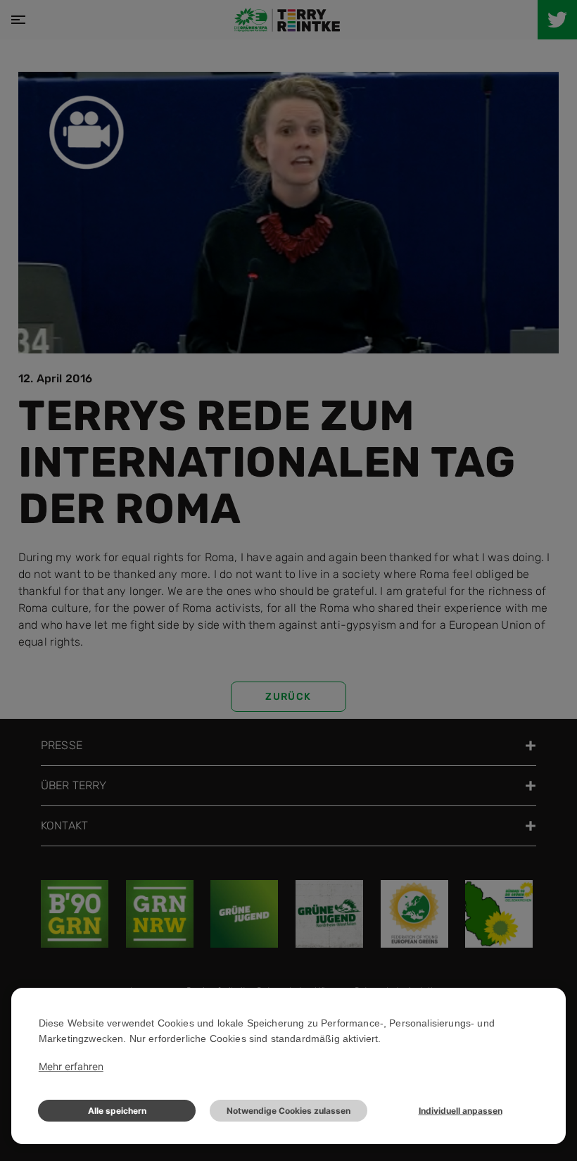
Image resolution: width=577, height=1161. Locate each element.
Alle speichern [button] (117, 1110)
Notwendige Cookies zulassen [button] (288, 1110)
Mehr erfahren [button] (71, 1066)
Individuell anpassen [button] (460, 1110)
